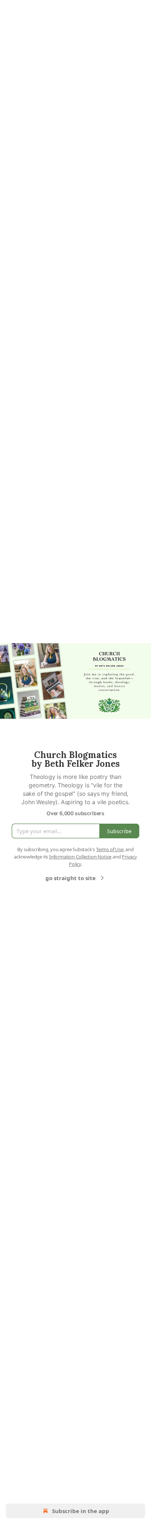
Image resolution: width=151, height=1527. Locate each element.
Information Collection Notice (80, 856)
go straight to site (70, 878)
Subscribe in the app (80, 1511)
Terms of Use (110, 849)
